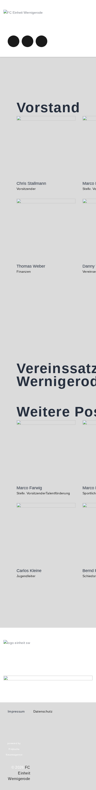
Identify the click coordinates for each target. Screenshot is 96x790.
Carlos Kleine (29, 570)
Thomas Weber (31, 266)
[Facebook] (48, 661)
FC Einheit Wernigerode (19, 773)
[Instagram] (48, 655)
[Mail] (48, 666)
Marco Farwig (29, 488)
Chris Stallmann (31, 183)
